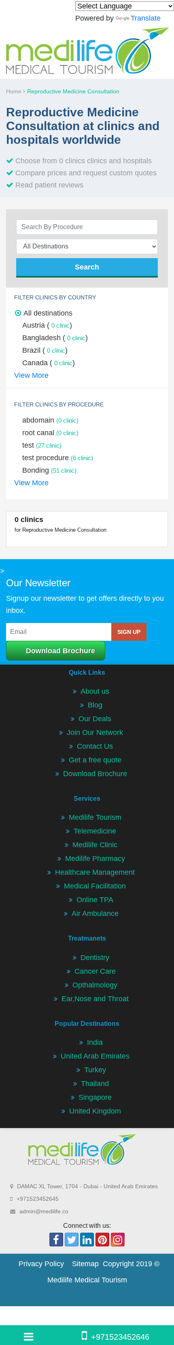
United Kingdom (95, 1111)
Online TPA (94, 900)
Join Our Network (95, 732)
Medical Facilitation (95, 886)
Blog (95, 705)
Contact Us (95, 746)
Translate (146, 18)
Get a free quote (95, 760)
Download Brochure (60, 651)
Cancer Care (95, 971)
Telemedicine (95, 831)
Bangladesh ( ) (55, 338)
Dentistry (95, 957)
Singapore (95, 1097)
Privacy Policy (41, 1264)
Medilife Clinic (94, 845)
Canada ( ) (48, 363)
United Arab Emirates (95, 1056)
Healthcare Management (95, 872)
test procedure (57, 458)
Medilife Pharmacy (95, 859)
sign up (128, 632)
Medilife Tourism (95, 817)
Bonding (49, 470)
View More (31, 375)
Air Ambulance (95, 913)
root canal (50, 433)
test (42, 445)
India (95, 1042)
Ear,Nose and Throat (95, 999)
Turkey (95, 1070)
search (87, 267)
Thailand (95, 1084)
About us (95, 691)
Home (14, 91)
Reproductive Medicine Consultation (73, 91)
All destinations (47, 313)
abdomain (50, 420)
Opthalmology (94, 985)
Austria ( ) (47, 325)
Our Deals (95, 719)
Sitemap (85, 1264)
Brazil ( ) (45, 350)
